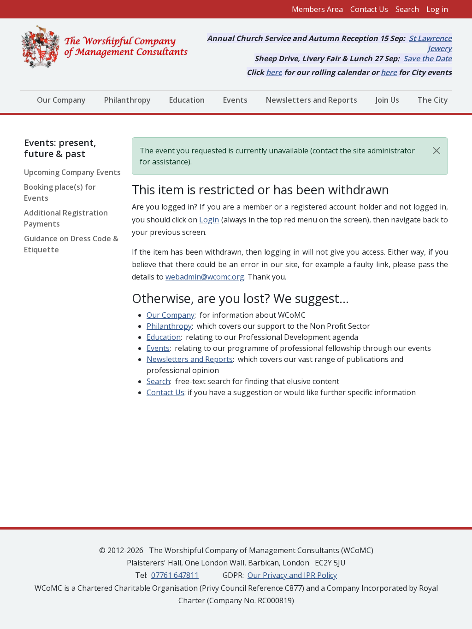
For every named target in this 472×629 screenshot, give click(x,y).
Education (187, 100)
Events (235, 100)
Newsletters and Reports (311, 100)
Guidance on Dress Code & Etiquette (71, 244)
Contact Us (369, 9)
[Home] (108, 47)
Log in (437, 9)
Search (407, 9)
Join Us (387, 100)
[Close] (436, 150)
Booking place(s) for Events (60, 192)
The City (433, 100)
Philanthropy (127, 100)
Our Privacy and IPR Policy (292, 575)
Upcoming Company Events (72, 172)
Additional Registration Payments (66, 218)
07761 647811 (175, 575)
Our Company (61, 100)
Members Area (317, 9)
